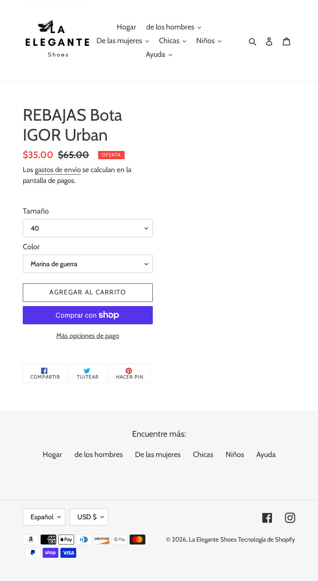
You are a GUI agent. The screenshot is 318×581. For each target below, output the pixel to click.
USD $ (86, 517)
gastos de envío (58, 169)
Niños (235, 454)
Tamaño (36, 211)
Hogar (52, 454)
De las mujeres (158, 454)
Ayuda (266, 454)
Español (42, 517)
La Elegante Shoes (212, 539)
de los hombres (99, 454)
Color (31, 246)
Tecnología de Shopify (266, 539)
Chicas (203, 454)
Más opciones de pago (87, 336)
